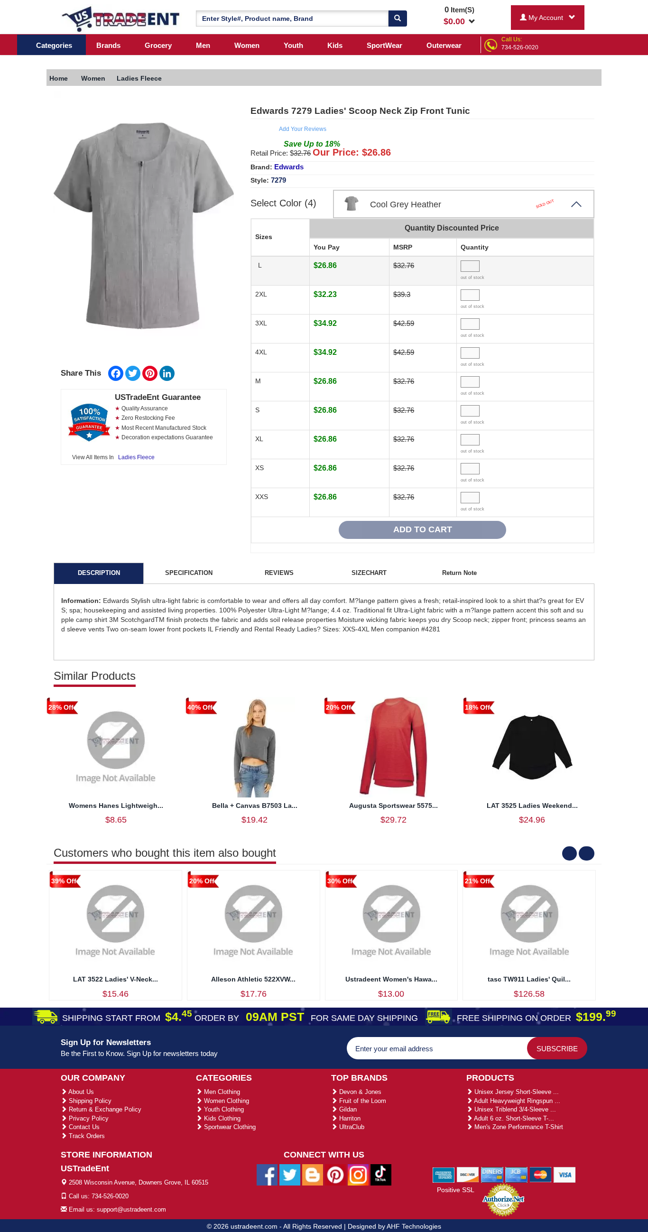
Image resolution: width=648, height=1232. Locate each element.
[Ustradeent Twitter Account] (289, 1174)
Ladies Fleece (136, 457)
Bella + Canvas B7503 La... (254, 805)
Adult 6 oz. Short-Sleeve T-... (513, 1118)
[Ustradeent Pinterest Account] (335, 1174)
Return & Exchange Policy (104, 1109)
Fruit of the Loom (361, 1100)
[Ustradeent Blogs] (312, 1174)
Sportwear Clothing (229, 1126)
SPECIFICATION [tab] (189, 572)
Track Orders (86, 1135)
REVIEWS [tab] (279, 572)
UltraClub (350, 1126)
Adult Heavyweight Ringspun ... (516, 1100)
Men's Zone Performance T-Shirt (517, 1126)
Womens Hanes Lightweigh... (116, 805)
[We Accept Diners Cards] (492, 1174)
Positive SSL (455, 1190)
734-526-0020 (519, 47)
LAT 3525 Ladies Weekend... (532, 805)
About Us (80, 1091)
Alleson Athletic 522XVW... (253, 979)
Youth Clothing (223, 1109)
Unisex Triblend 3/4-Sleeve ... (514, 1109)
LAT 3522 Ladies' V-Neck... (115, 979)
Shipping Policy (89, 1100)
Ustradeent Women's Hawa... (391, 979)
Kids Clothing (221, 1118)
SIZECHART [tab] (369, 572)
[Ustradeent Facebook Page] (267, 1174)
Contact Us (83, 1126)
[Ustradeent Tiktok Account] (380, 1174)
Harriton (349, 1118)
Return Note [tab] (459, 572)
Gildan (347, 1109)
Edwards (289, 167)
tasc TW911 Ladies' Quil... (529, 979)
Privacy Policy (88, 1118)
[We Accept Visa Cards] (565, 1174)
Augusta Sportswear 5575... (393, 805)
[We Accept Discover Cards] (468, 1174)
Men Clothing (221, 1091)
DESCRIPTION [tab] (99, 572)
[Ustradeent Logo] (121, 18)
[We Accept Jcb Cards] (516, 1174)
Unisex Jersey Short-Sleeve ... (515, 1091)
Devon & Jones (359, 1091)
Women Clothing (225, 1100)
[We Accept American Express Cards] (444, 1174)
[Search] (397, 18)
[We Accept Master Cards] (540, 1174)
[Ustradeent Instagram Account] (358, 1174)
